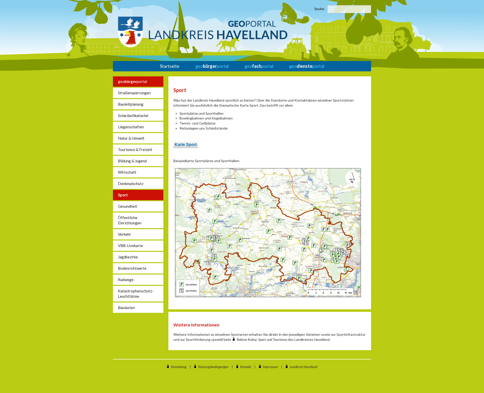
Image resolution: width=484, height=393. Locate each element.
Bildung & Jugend (132, 161)
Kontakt (245, 367)
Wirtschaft (127, 172)
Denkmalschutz (130, 183)
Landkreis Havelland (303, 367)
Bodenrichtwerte (132, 268)
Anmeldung (178, 367)
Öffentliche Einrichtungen (129, 220)
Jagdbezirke (128, 257)
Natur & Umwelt (131, 138)
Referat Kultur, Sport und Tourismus (262, 339)
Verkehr (124, 234)
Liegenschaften (131, 127)
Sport (123, 195)
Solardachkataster (133, 115)
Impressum (270, 367)
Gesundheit (127, 206)
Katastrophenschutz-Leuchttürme (136, 293)
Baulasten (126, 307)
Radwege (126, 279)
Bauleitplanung (130, 104)
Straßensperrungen (134, 92)
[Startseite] (202, 32)
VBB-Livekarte (130, 245)
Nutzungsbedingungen (213, 367)
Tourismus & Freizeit (135, 149)
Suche (319, 9)
